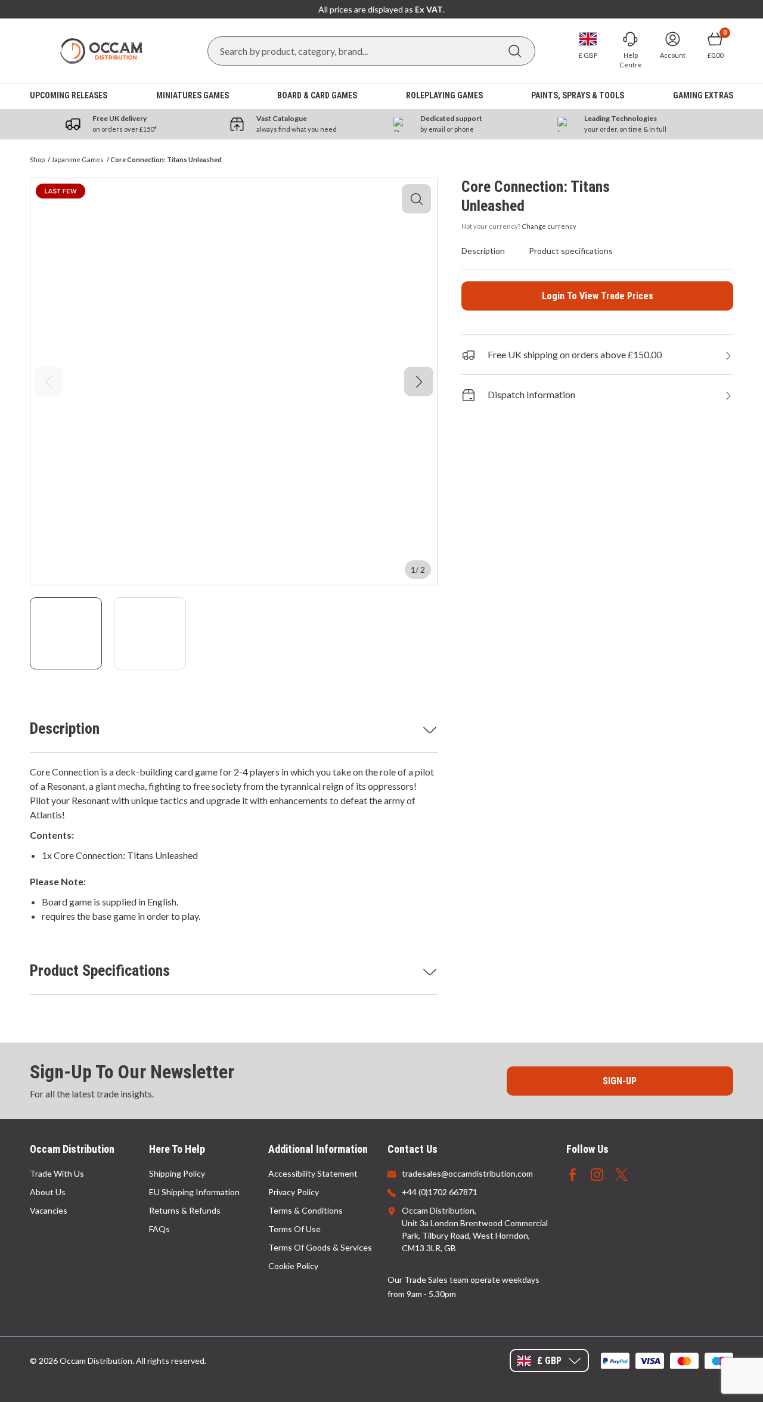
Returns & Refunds (185, 1210)
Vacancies (48, 1210)
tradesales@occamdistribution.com (467, 1173)
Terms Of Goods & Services (320, 1247)
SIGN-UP (620, 1081)
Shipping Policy (177, 1173)
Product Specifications (100, 970)
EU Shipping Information (194, 1192)
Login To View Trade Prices (597, 296)
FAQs (159, 1229)
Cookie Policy (293, 1266)
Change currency (549, 226)
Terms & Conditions (305, 1210)
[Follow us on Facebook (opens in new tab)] (572, 1173)
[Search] (514, 51)
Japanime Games (77, 159)
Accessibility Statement (313, 1173)
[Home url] (101, 51)
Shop (37, 159)
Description (65, 728)
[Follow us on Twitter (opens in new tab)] (621, 1173)
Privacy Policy (293, 1192)
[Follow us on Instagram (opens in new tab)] (597, 1173)
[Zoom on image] (416, 198)
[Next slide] (418, 381)
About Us (48, 1192)
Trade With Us (57, 1173)
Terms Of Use (294, 1229)
